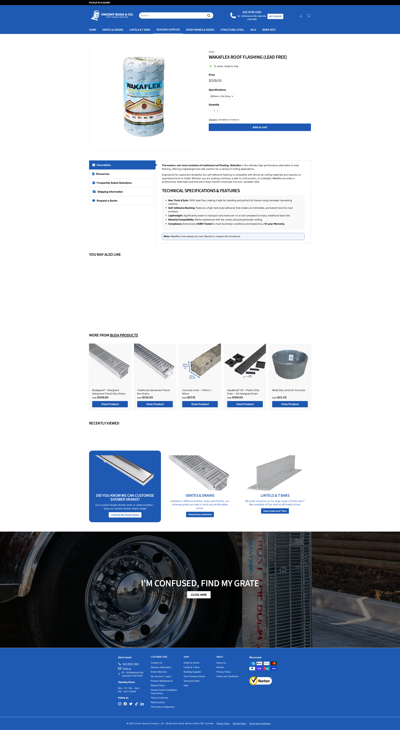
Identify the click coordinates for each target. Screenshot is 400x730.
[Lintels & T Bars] (275, 472)
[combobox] (176, 15)
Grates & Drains (112, 30)
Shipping (213, 120)
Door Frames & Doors (200, 30)
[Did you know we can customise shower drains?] (125, 472)
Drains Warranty (159, 671)
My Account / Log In (161, 676)
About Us (221, 662)
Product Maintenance (162, 680)
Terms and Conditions (227, 676)
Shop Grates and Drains (200, 514)
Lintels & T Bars (139, 30)
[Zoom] (143, 96)
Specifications (217, 89)
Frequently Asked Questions (114, 182)
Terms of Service (159, 697)
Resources (102, 173)
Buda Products (124, 335)
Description (104, 165)
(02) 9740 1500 (251, 12)
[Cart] (309, 15)
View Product (106, 316)
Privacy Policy (223, 671)
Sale (253, 30)
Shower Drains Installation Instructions (164, 692)
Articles (220, 667)
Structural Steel (232, 30)
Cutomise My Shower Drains (125, 515)
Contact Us (156, 662)
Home (92, 30)
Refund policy (158, 702)
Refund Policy (158, 685)
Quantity (214, 104)
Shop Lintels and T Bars (275, 511)
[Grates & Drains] (200, 472)
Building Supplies (168, 30)
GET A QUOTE (275, 16)
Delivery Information (161, 667)
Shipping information (110, 191)
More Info (268, 30)
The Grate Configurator (162, 706)
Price (212, 74)
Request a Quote (107, 200)
